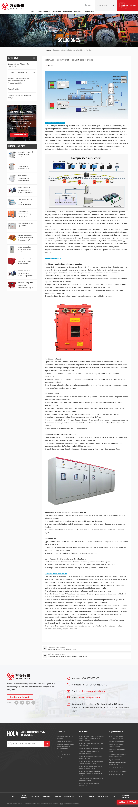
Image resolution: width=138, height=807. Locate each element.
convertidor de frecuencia (17, 72)
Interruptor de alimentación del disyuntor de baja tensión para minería (24, 178)
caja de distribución (115, 760)
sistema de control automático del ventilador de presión (89, 752)
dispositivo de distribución (116, 768)
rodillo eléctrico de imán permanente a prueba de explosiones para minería (25, 273)
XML (114, 796)
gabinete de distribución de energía (117, 750)
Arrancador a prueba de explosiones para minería (116, 737)
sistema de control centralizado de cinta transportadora (91, 744)
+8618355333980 (90, 678)
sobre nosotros (44, 12)
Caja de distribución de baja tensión (25, 225)
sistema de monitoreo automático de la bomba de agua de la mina (90, 767)
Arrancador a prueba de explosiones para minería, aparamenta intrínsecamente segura (25, 154)
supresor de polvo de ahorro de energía (19, 96)
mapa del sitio (103, 796)
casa (33, 12)
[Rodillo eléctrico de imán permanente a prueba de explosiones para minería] (12, 190)
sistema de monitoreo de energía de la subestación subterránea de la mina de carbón (90, 773)
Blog (80, 796)
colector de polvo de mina (116, 741)
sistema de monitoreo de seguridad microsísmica (89, 784)
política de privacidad (125, 796)
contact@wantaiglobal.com (92, 691)
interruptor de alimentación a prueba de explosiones (117, 755)
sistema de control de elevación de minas (91, 748)
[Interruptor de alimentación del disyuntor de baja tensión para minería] (12, 178)
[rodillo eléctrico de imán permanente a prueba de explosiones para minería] (12, 273)
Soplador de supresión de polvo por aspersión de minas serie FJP (25, 238)
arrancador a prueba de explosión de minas (116, 745)
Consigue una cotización (127, 5)
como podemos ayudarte (21, 111)
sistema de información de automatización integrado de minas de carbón (91, 762)
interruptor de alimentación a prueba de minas (117, 763)
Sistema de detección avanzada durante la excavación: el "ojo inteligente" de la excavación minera (91, 738)
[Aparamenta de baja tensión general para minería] (12, 249)
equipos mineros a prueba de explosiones (18, 65)
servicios (77, 12)
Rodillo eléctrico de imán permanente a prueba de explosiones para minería (25, 190)
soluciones (67, 12)
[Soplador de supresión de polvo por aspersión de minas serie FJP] (12, 237)
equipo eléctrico (13, 89)
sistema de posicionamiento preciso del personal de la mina (90, 757)
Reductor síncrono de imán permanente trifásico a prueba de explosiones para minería (25, 202)
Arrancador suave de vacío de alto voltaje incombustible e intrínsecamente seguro (25, 261)
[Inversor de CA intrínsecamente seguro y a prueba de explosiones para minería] (12, 214)
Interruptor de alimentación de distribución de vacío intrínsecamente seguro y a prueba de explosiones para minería (25, 166)
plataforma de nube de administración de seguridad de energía (91, 779)
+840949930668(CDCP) (94, 685)
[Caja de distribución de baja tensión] (12, 226)
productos (57, 12)
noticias (91, 796)
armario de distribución (116, 774)
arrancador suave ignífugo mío (117, 771)
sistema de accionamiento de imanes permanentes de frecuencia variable (18, 81)
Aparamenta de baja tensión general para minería (24, 249)
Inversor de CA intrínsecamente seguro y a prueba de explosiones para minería (25, 214)
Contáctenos (89, 12)
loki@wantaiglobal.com (90, 698)
